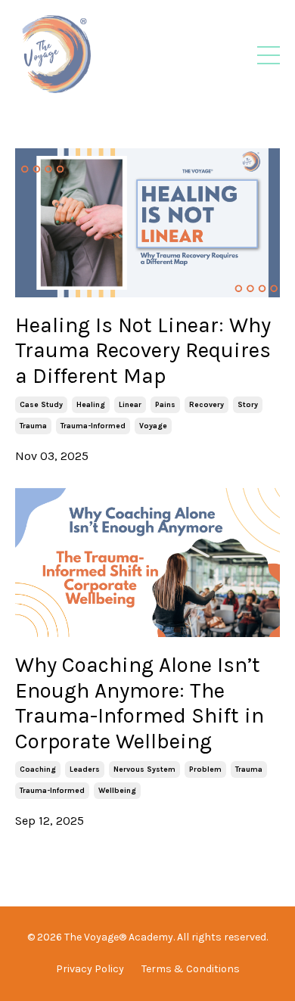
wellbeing (117, 790)
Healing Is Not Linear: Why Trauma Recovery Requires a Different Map (143, 350)
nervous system (144, 769)
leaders (85, 769)
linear (130, 404)
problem (205, 769)
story (248, 404)
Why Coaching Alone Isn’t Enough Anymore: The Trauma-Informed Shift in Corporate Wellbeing (139, 703)
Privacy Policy (90, 968)
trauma (33, 426)
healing (90, 404)
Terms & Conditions (190, 968)
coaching (38, 769)
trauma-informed (93, 426)
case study (41, 404)
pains (165, 404)
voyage (153, 426)
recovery (206, 404)
